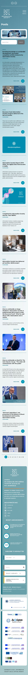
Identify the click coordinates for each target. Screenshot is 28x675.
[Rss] (5, 516)
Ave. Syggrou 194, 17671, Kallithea (14, 481)
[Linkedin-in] (5, 508)
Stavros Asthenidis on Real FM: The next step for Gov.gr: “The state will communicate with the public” (14, 362)
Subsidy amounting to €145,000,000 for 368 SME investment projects (16, 534)
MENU (24, 13)
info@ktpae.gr (12, 485)
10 (23, 457)
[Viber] (5, 513)
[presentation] (24, 11)
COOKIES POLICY (7, 589)
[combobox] (9, 42)
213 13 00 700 (16, 483)
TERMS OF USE (7, 587)
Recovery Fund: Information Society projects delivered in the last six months (13, 113)
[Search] (23, 567)
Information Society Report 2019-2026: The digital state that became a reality (14, 164)
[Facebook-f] (5, 505)
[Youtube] (5, 510)
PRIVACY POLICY (16, 587)
